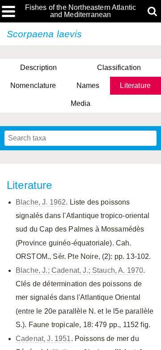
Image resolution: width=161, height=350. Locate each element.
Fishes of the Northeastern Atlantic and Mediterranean (80, 11)
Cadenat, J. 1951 (43, 338)
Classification (119, 67)
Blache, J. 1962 (41, 202)
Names (88, 85)
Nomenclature (33, 85)
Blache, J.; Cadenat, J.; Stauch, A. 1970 (79, 270)
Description (38, 67)
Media (81, 103)
